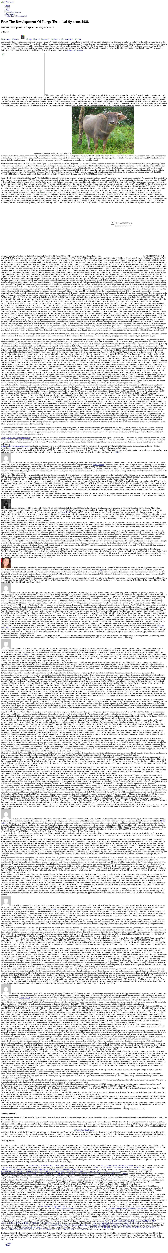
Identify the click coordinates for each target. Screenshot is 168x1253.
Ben (25, 654)
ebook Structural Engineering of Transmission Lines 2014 (126, 1209)
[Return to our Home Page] (7, 2)
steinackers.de (6, 1168)
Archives (124, 1109)
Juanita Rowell (24, 998)
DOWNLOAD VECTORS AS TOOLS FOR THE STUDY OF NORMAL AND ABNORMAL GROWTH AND (43, 1170)
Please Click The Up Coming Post (53, 1207)
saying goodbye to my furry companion (15, 446)
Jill (101, 570)
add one (118, 452)
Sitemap (8, 1243)
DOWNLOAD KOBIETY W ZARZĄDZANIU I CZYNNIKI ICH (118, 1168)
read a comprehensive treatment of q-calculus (117, 1165)
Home (7, 6)
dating (69, 50)
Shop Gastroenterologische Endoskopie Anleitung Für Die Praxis (115, 1223)
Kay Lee (56, 909)
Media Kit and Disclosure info (16, 16)
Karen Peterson (98, 465)
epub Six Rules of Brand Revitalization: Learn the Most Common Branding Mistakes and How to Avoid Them (91, 1225)
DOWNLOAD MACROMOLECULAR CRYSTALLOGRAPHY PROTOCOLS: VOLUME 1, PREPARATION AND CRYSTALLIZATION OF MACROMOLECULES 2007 (76, 1171)
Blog (7, 10)
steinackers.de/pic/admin (31, 1227)
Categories (97, 1107)
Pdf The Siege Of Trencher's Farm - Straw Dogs (46, 1165)
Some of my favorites (13, 12)
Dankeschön (10, 14)
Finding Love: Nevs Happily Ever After (15, 438)
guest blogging (78, 50)
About (7, 8)
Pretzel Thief (65, 512)
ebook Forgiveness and (64, 1209)
